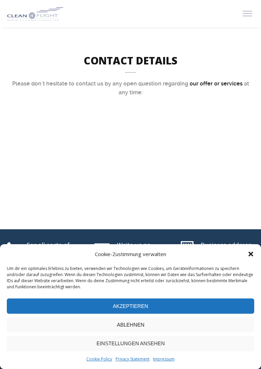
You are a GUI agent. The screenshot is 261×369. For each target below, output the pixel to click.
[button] (250, 254)
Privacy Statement (133, 359)
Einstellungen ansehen (131, 343)
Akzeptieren (130, 306)
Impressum (164, 359)
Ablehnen (130, 325)
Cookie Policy (99, 359)
